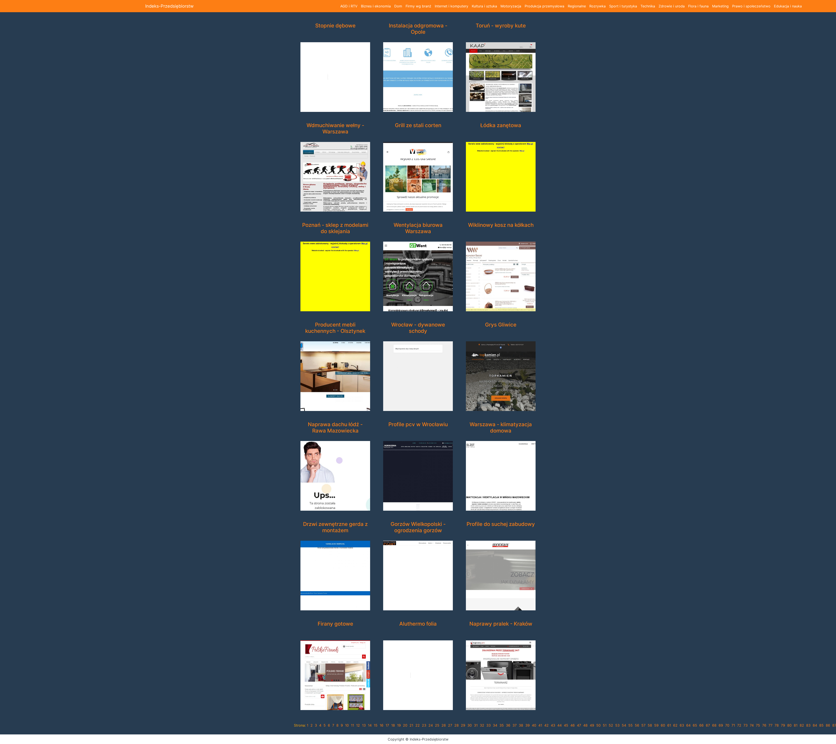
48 (585, 725)
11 (352, 725)
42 (546, 725)
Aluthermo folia (418, 624)
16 (381, 725)
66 (701, 725)
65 (695, 725)
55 (630, 725)
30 (469, 725)
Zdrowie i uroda (672, 6)
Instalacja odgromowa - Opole (418, 29)
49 (592, 725)
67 (708, 725)
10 (347, 725)
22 (417, 725)
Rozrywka (597, 6)
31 (476, 725)
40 (534, 725)
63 (682, 725)
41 (540, 725)
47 (579, 725)
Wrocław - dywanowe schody (418, 328)
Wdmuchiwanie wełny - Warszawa (335, 128)
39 (527, 725)
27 (450, 725)
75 (758, 725)
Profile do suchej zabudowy (501, 524)
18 (393, 725)
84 (815, 725)
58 (650, 725)
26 (444, 725)
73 (745, 725)
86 (828, 725)
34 (495, 725)
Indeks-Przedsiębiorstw (169, 6)
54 (624, 725)
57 (643, 725)
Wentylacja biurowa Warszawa (418, 228)
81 (795, 725)
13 (364, 725)
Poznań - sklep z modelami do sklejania (335, 228)
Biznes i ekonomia (376, 6)
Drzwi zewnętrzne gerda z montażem (335, 527)
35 (501, 725)
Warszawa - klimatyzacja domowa (501, 427)
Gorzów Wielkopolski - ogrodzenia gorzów (418, 527)
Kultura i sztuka (484, 6)
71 (733, 725)
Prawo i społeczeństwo (751, 6)
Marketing (720, 6)
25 (437, 725)
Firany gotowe (335, 624)
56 (637, 725)
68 (714, 725)
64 (688, 725)
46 (572, 725)
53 (617, 725)
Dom (398, 6)
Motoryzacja (511, 6)
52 (611, 725)
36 (508, 725)
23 (424, 725)
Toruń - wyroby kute (501, 26)
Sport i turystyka (623, 6)
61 (669, 725)
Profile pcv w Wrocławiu (418, 424)
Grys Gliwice (500, 325)
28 (456, 725)
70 (727, 725)
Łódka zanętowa (500, 125)
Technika (647, 6)
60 (663, 725)
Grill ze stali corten (418, 125)
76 (764, 725)
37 (514, 725)
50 (598, 725)
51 (605, 725)
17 (387, 725)
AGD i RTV (348, 6)
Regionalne (577, 6)
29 (463, 725)
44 (559, 725)
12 (358, 725)
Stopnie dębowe (335, 26)
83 (808, 725)
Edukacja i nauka (788, 6)
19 (399, 725)
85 (821, 725)
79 (783, 725)
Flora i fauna (698, 6)
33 (488, 725)
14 (370, 725)
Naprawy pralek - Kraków (500, 624)
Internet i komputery (451, 6)
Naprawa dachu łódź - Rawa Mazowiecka (335, 427)
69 (721, 725)
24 (430, 725)
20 (405, 725)
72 (739, 725)
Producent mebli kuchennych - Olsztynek (335, 328)
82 (802, 725)
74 (752, 725)
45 (566, 725)
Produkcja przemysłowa (544, 6)
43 (553, 725)
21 (411, 725)
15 (376, 725)
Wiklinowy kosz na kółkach (501, 225)
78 (777, 725)
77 (770, 725)
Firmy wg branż (418, 6)
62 (675, 725)
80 (789, 725)
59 (656, 725)
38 (521, 725)
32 (482, 725)
